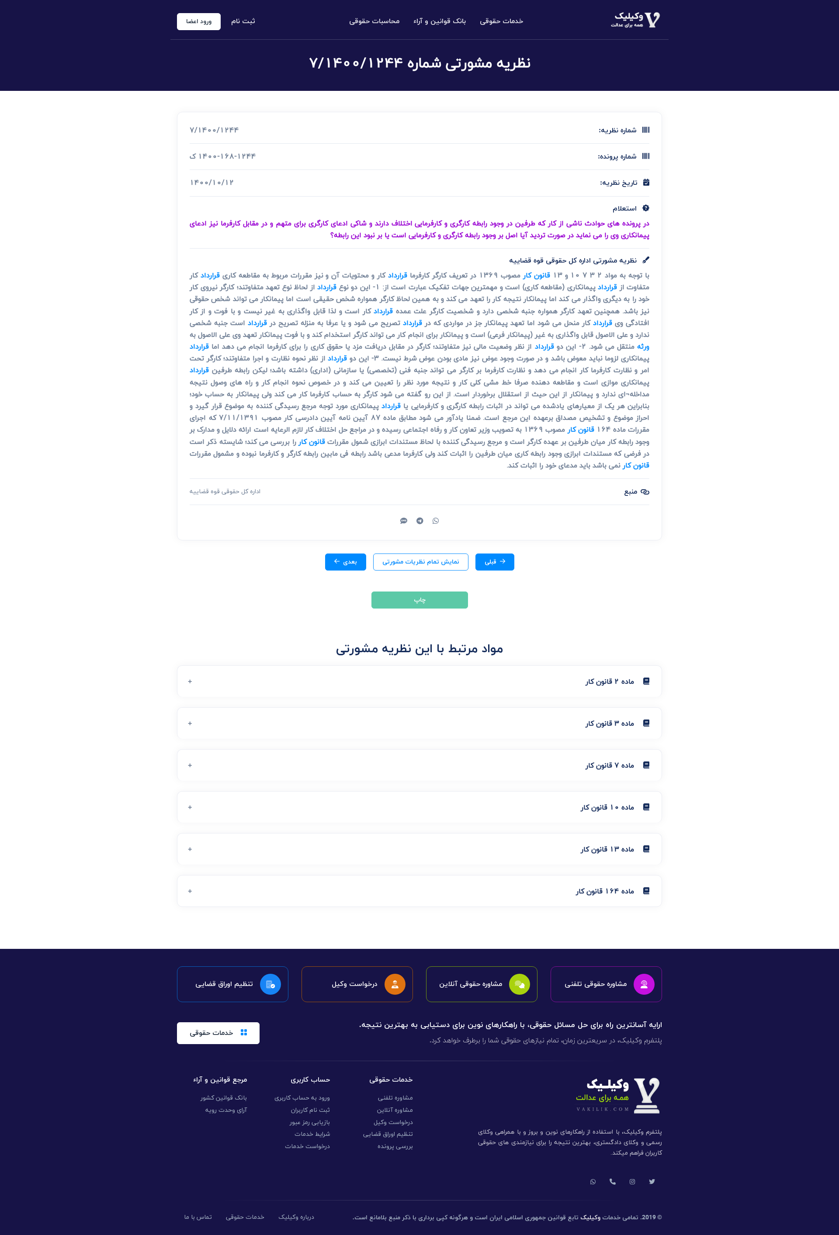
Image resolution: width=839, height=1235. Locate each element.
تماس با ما (198, 1217)
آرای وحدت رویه (226, 1110)
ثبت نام (243, 21)
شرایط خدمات (312, 1134)
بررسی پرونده (395, 1146)
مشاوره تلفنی (395, 1098)
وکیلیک (590, 1218)
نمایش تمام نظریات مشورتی (420, 562)
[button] (419, 681)
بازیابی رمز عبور (310, 1122)
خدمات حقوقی (502, 21)
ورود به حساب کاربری (302, 1098)
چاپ (420, 600)
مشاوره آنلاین (395, 1110)
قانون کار (536, 275)
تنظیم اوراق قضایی (388, 1134)
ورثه (643, 346)
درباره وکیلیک (296, 1217)
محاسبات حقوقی (374, 21)
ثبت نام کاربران (310, 1110)
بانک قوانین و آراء (439, 21)
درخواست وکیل (393, 1122)
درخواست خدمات (307, 1146)
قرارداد (397, 275)
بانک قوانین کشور (224, 1098)
